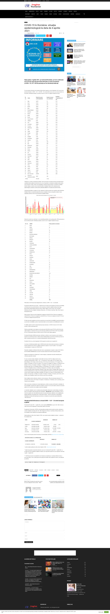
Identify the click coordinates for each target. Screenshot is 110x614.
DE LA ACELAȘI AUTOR (38, 497)
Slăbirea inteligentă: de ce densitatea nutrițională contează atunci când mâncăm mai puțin (43, 510)
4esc (26, 566)
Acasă (25, 20)
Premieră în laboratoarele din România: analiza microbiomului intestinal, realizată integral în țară (30, 510)
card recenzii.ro (27, 587)
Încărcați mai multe (76, 66)
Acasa (26, 11)
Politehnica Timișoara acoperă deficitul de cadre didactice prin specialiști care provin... (79, 44)
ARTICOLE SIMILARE (28, 497)
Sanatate (28, 20)
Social (41, 11)
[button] (84, 14)
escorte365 (27, 583)
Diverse (68, 569)
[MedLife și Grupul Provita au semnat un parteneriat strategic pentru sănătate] (81, 79)
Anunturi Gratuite (28, 16)
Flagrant (60, 11)
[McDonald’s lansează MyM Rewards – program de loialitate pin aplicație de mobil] (81, 90)
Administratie (31, 11)
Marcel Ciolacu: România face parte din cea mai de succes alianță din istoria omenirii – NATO (33, 482)
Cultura (50, 11)
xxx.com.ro (27, 570)
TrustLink (26, 579)
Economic (69, 564)
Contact (44, 0)
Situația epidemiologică (33, 471)
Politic (37, 11)
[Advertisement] (63, 5)
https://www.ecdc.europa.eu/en (57, 434)
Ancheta (75, 11)
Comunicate (69, 572)
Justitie (55, 11)
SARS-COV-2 (27, 471)
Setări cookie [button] (100, 612)
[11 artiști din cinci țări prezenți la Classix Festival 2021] (48, 575)
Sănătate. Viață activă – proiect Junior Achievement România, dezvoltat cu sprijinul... (79, 62)
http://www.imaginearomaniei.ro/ (36, 489)
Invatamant (69, 571)
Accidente (65, 11)
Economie (46, 11)
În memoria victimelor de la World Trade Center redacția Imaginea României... (79, 50)
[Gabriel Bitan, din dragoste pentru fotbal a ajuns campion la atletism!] (71, 90)
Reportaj (70, 11)
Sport (68, 565)
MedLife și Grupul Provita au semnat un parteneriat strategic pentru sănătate (81, 83)
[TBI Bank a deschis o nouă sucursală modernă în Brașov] (48, 569)
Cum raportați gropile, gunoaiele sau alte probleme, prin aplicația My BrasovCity (56, 482)
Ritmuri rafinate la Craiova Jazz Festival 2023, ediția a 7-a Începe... (58, 563)
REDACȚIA (47, 0)
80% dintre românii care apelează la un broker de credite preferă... (78, 56)
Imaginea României (30, 33)
